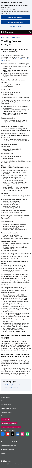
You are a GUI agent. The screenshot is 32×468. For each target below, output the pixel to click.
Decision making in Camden (8, 408)
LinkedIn (17, 434)
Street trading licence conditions (13, 384)
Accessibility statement (7, 449)
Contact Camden (5, 397)
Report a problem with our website (11, 427)
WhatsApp (27, 434)
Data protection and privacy (8, 445)
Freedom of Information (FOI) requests (11, 442)
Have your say (5, 419)
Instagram (22, 434)
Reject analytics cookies (15, 22)
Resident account (6, 404)
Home (2, 37)
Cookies (3, 453)
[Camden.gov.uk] (7, 32)
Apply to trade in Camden (13, 37)
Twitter (12, 434)
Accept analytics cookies (15, 17)
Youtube (7, 434)
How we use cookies (16, 26)
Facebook (3, 434)
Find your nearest (6, 401)
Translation (4, 416)
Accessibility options (6, 412)
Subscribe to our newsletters (9, 423)
